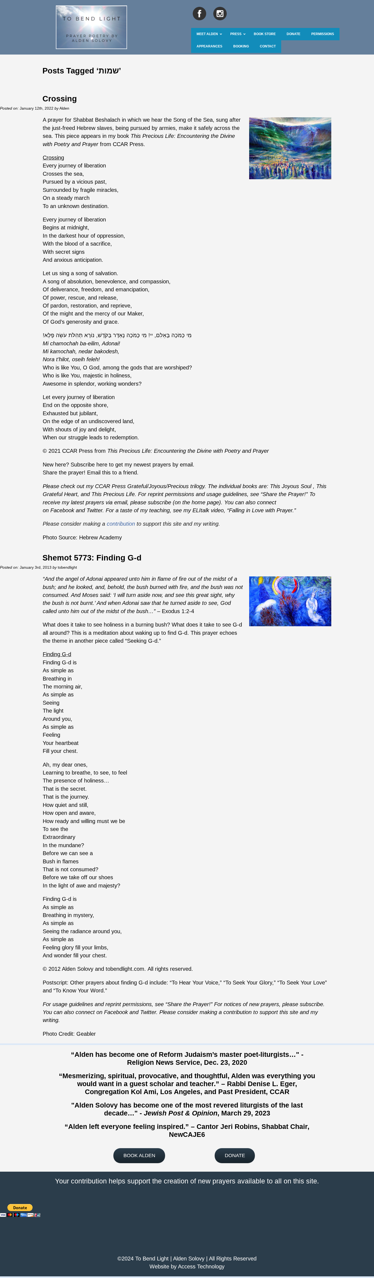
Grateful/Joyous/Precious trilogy (166, 486)
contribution (121, 524)
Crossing (59, 98)
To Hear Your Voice (195, 983)
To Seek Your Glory (248, 983)
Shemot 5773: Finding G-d (92, 557)
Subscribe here (89, 465)
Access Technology (201, 1266)
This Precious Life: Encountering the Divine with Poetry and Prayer (188, 451)
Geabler (86, 1034)
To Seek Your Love (302, 983)
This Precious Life (113, 494)
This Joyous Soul (290, 486)
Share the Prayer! (284, 494)
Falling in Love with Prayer (260, 510)
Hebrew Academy (100, 537)
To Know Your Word (79, 990)
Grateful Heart (60, 494)
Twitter (94, 510)
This (321, 486)
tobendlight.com (125, 969)
